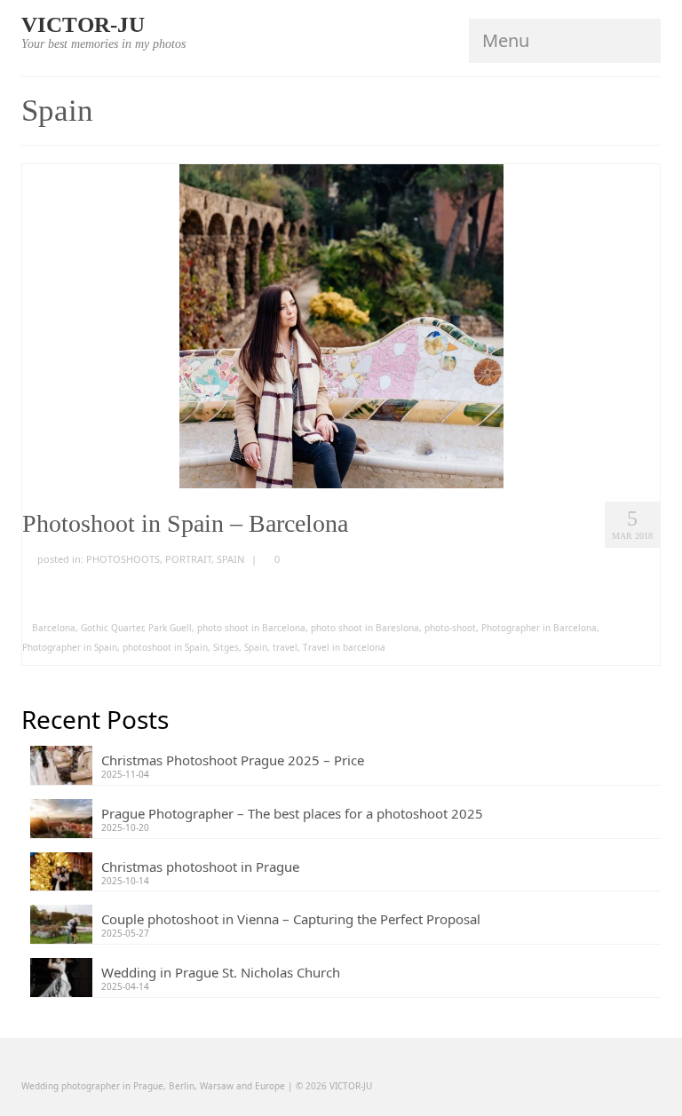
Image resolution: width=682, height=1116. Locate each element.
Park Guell (170, 627)
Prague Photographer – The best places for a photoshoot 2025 (292, 813)
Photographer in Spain (69, 647)
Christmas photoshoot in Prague (200, 866)
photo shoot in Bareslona (365, 627)
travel (285, 647)
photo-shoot (450, 627)
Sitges (226, 647)
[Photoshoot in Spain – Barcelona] (341, 325)
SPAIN (230, 559)
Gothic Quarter (112, 627)
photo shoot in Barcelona (251, 627)
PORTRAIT (188, 559)
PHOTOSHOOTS (123, 559)
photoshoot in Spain (165, 647)
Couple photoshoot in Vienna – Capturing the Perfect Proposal (290, 919)
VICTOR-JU (83, 24)
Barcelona (53, 627)
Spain (255, 647)
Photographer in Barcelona (539, 627)
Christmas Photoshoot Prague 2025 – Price (232, 760)
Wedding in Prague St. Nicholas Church (220, 972)
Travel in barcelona (344, 647)
